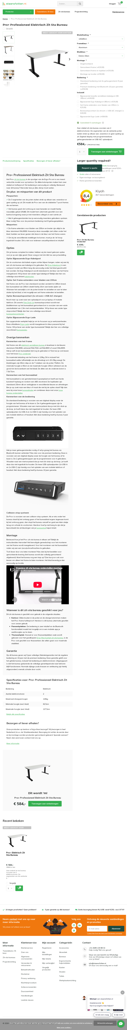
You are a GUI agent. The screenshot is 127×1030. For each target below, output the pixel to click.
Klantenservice (118, 12)
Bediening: (82, 77)
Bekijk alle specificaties (15, 714)
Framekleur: (82, 43)
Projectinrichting (81, 12)
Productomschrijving (11, 161)
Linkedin (79, 925)
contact (13, 919)
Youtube (74, 930)
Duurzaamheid (27, 991)
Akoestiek (63, 952)
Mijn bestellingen (47, 953)
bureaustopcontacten (15, 314)
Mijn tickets (46, 959)
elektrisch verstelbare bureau (33, 345)
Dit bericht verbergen (105, 1023)
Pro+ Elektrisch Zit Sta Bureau (15, 853)
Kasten (62, 967)
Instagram (74, 925)
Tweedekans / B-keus (45, 12)
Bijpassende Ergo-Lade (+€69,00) (94, 116)
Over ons (24, 952)
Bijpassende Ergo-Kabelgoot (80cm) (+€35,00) (99, 102)
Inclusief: (81, 92)
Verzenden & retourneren (26, 964)
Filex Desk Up (28, 302)
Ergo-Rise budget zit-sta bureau (50, 638)
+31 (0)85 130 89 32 (97, 948)
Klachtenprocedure (28, 983)
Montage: (81, 60)
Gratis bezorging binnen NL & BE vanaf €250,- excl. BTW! (101, 910)
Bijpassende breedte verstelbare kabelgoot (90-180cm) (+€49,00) (99, 97)
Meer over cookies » (64, 1027)
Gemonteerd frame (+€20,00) (92, 67)
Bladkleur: (82, 52)
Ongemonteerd (86, 64)
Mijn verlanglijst (48, 963)
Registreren (46, 948)
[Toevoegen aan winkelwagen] (19, 888)
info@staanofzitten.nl (97, 963)
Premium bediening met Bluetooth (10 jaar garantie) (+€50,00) (101, 88)
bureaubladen (28, 390)
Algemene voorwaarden (26, 957)
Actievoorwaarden (28, 987)
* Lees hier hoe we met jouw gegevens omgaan (104, 933)
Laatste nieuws (27, 1000)
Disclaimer (25, 974)
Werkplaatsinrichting (67, 980)
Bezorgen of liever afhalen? (48, 161)
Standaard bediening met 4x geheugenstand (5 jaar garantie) (101, 82)
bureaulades (22, 330)
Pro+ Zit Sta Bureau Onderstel (85, 241)
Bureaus (62, 956)
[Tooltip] (103, 123)
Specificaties (28, 161)
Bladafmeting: (83, 35)
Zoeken (80, 3)
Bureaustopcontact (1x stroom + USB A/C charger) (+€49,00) (102, 112)
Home (5, 19)
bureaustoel (41, 528)
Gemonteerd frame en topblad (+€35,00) (97, 70)
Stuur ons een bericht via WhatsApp (103, 955)
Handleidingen (27, 996)
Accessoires (64, 948)
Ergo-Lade (24, 324)
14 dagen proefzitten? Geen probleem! (21, 910)
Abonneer (116, 928)
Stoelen (62, 972)
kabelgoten (29, 276)
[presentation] (70, 59)
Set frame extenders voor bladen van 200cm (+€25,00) (99, 106)
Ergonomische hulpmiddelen (65, 962)
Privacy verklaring (28, 978)
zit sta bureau (20, 179)
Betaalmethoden (28, 970)
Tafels (61, 976)
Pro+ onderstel (24, 354)
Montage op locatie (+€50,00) (92, 74)
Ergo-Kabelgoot (54, 265)
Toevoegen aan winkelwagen (45, 804)
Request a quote (89, 168)
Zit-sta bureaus (64, 12)
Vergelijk (12, 883)
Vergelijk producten (46, 968)
